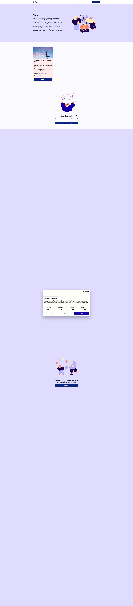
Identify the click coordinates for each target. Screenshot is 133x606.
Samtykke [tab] (51, 295)
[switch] (60, 309)
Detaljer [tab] (66, 295)
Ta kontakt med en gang (66, 123)
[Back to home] (35, 2)
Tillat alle (81, 313)
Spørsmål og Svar (78, 2)
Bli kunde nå (66, 385)
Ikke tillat (51, 313)
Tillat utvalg (66, 313)
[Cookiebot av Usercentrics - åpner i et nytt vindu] (84, 291)
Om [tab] (82, 295)
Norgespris (62, 2)
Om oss (70, 2)
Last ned (96, 2)
